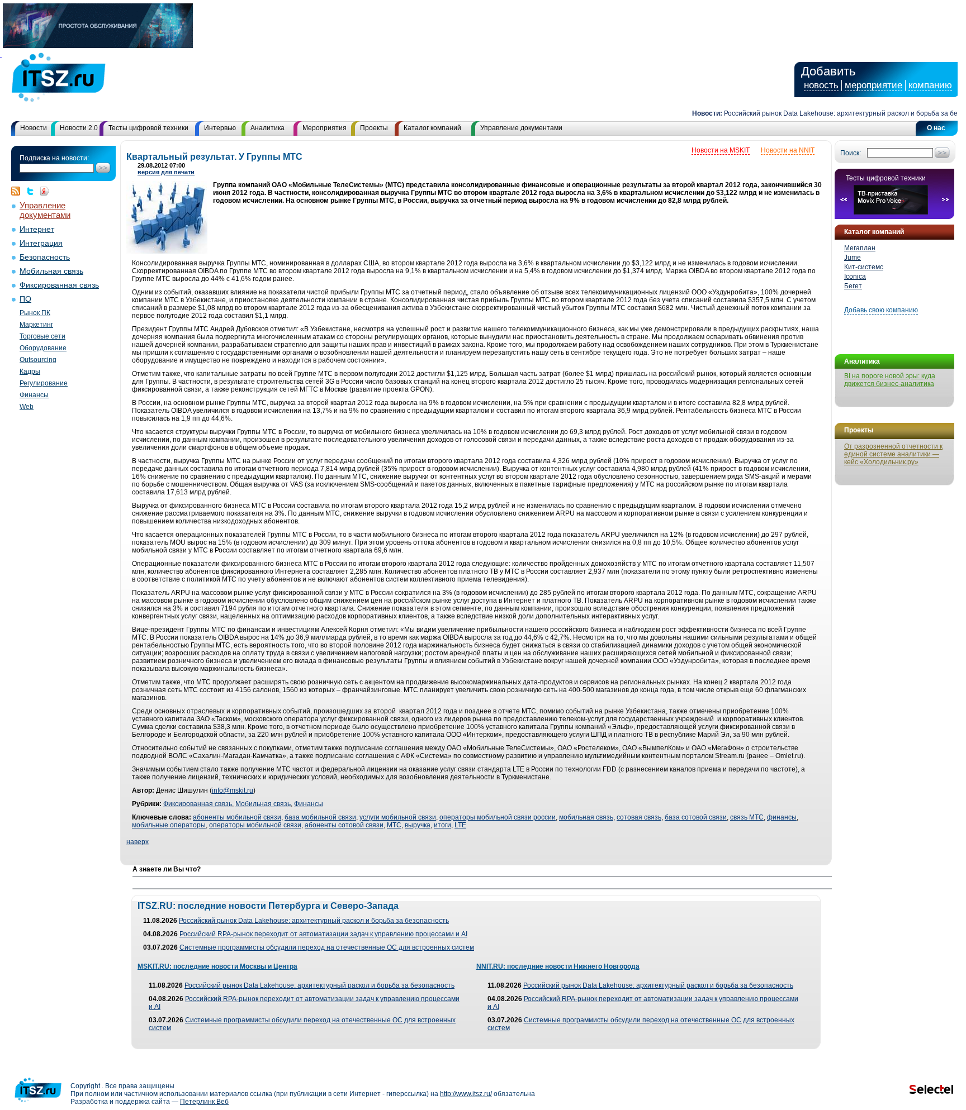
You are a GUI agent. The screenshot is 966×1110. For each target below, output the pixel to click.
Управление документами (521, 128)
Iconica (855, 276)
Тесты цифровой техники (148, 128)
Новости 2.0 (79, 128)
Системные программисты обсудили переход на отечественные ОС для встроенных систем (326, 947)
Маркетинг (36, 324)
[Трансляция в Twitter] (33, 191)
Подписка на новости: (54, 158)
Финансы (34, 395)
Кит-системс (863, 267)
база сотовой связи (696, 817)
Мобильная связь (51, 271)
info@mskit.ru (232, 790)
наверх (137, 842)
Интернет (37, 229)
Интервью (220, 128)
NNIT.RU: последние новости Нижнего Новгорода (558, 966)
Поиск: (850, 153)
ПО (25, 299)
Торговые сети (42, 336)
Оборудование (43, 348)
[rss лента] (18, 191)
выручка (417, 825)
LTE (460, 825)
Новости (33, 128)
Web (27, 407)
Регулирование (44, 383)
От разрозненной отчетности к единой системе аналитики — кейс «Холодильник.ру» (893, 454)
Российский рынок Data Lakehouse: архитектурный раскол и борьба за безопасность (314, 921)
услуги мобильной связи (397, 817)
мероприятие (873, 85)
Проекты (374, 128)
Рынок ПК (35, 313)
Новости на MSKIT (721, 150)
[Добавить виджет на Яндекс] (44, 191)
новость (821, 85)
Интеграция (41, 243)
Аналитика (267, 128)
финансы (782, 817)
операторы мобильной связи (255, 825)
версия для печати (166, 172)
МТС (394, 825)
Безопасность (45, 257)
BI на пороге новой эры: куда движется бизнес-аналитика (889, 380)
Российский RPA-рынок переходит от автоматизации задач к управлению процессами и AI (323, 934)
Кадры (30, 371)
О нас (936, 128)
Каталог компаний (432, 128)
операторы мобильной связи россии (497, 817)
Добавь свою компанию (881, 310)
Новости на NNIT (788, 150)
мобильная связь (586, 817)
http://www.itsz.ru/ (466, 1094)
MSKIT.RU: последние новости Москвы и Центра (217, 966)
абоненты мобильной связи (237, 817)
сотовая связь (639, 817)
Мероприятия (324, 128)
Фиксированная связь (59, 285)
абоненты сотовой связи (344, 825)
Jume (852, 257)
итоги (442, 825)
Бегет (853, 286)
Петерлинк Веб (204, 1102)
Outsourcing (38, 360)
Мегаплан (859, 248)
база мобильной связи (320, 817)
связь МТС (747, 817)
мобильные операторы (169, 825)
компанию (930, 85)
